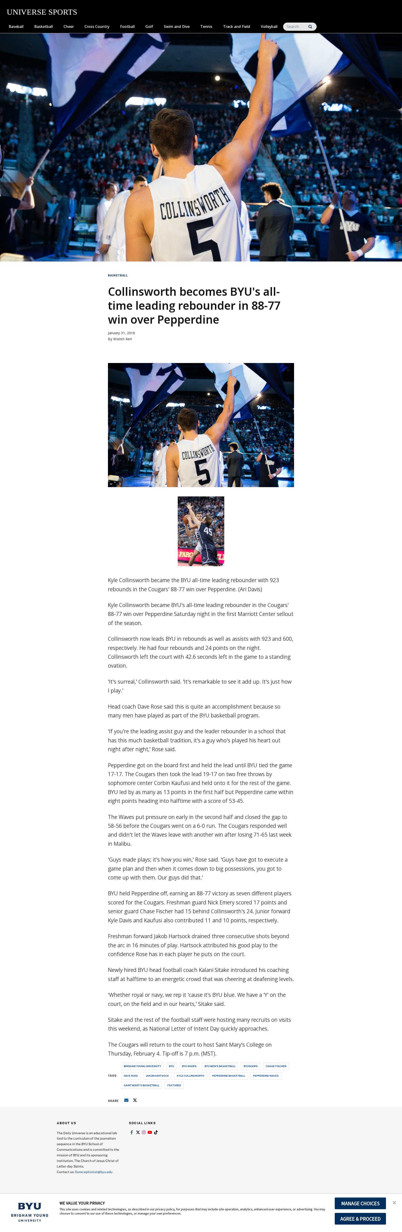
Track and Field (236, 26)
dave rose (131, 1075)
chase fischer (276, 1066)
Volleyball (269, 26)
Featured (174, 1085)
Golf (149, 26)
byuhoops (251, 1066)
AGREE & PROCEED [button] (360, 1218)
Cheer (69, 26)
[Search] (310, 27)
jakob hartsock (157, 1075)
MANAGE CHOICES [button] (360, 1203)
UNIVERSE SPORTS (42, 12)
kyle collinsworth (190, 1075)
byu (171, 1066)
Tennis (206, 26)
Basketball (43, 26)
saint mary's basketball (141, 1085)
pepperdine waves (266, 1075)
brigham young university (142, 1066)
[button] (394, 1202)
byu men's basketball (220, 1066)
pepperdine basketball (228, 1075)
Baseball (16, 26)
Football (127, 26)
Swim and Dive (177, 26)
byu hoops (189, 1066)
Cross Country (96, 26)
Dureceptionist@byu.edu (93, 1172)
